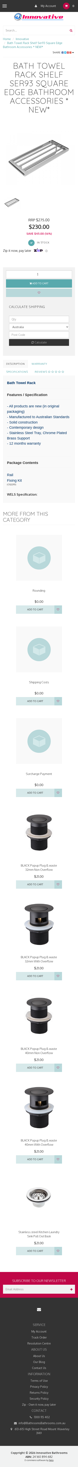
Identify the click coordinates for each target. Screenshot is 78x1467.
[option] (39, 158)
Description (15, 363)
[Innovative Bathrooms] (39, 16)
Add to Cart (40, 283)
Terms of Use (39, 1380)
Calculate (40, 342)
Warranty (39, 363)
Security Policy (39, 1398)
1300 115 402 (41, 1417)
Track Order (39, 1337)
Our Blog (39, 1362)
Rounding (39, 590)
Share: (57, 52)
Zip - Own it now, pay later (39, 1404)
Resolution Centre (39, 1343)
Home (7, 39)
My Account (48, 6)
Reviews (41, 371)
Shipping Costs (39, 682)
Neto (51, 1460)
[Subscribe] (70, 1289)
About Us (39, 1356)
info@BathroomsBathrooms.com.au (41, 1423)
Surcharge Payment (39, 774)
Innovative (22, 39)
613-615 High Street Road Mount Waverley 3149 (41, 1431)
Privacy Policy (39, 1386)
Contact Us (39, 1368)
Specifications (17, 371)
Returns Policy (39, 1392)
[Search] (71, 30)
